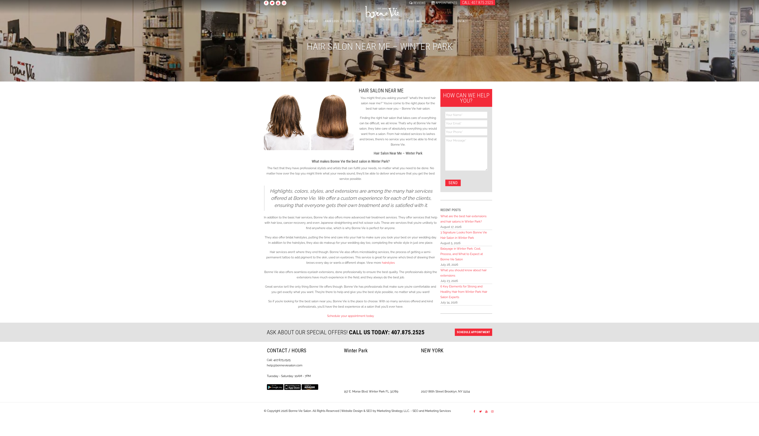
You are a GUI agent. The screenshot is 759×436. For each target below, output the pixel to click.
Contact (352, 21)
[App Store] (292, 387)
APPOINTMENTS (446, 3)
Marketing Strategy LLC (393, 411)
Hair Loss (332, 21)
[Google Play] (275, 387)
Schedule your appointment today (350, 316)
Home (294, 21)
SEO (369, 411)
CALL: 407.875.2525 (477, 2)
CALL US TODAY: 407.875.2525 (386, 332)
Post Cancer (417, 21)
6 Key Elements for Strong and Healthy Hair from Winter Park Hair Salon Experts (463, 292)
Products (441, 21)
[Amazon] (310, 387)
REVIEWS (419, 3)
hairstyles (388, 262)
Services (311, 21)
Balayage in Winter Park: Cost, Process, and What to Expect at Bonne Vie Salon (461, 254)
